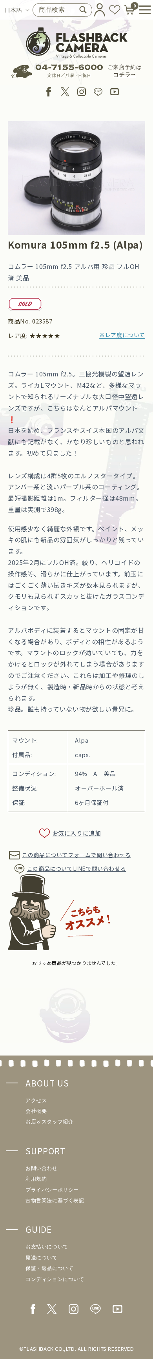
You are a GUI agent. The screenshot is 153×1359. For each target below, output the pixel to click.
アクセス (36, 1100)
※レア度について (122, 335)
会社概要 (36, 1111)
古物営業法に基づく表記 (55, 1200)
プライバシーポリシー (52, 1190)
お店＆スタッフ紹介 (49, 1122)
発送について (42, 1258)
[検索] (83, 10)
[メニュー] (142, 9)
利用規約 (36, 1179)
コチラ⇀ (124, 75)
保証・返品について (49, 1268)
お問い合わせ (42, 1168)
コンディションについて (55, 1279)
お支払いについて (47, 1247)
